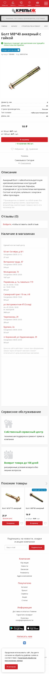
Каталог (24, 587)
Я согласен (11, 667)
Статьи (24, 600)
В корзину (24, 139)
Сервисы (24, 594)
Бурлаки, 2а (9, 327)
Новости (24, 566)
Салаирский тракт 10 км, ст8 (17, 294)
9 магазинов (26, 163)
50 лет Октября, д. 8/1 (13, 251)
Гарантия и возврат (24, 615)
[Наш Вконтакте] (24, 643)
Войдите (7, 224)
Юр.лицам (24, 563)
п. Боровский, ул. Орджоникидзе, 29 (20, 337)
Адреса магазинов (24, 576)
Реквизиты (24, 572)
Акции (24, 597)
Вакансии (24, 569)
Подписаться (36, 547)
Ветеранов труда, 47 (13, 262)
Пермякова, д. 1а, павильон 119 (18, 282)
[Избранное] (21, 523)
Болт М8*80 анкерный (35, 508)
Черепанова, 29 (11, 317)
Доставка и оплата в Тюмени (24, 611)
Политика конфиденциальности (24, 619)
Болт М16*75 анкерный (11, 508)
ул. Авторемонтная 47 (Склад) (17, 304)
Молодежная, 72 (11, 272)
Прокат (24, 590)
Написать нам (24, 636)
